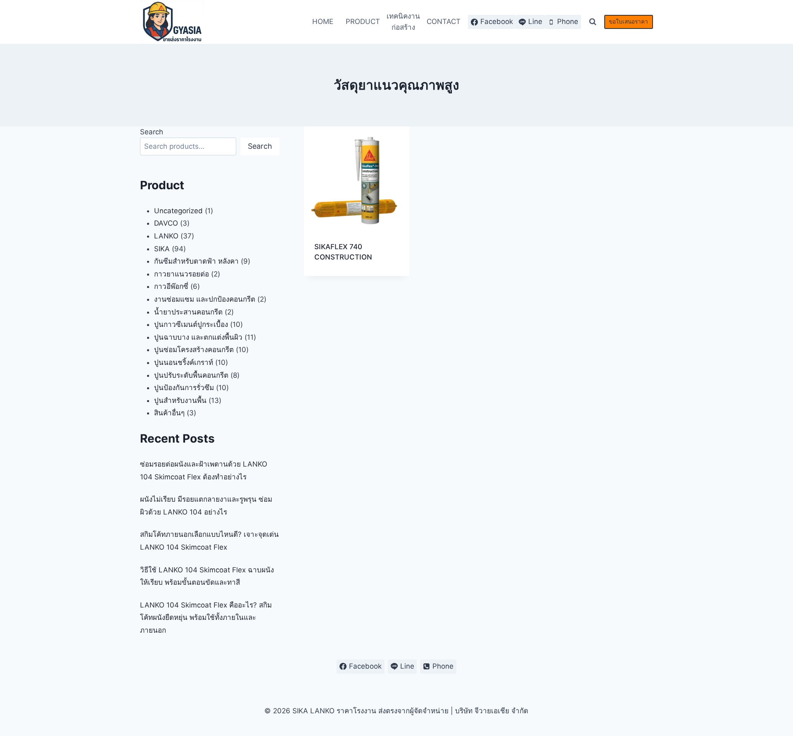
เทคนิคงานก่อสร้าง (403, 21)
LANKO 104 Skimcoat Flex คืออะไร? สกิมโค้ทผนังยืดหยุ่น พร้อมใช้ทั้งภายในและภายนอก (206, 617)
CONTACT (444, 21)
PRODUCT (363, 21)
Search (151, 132)
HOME (322, 21)
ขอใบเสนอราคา (628, 21)
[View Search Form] (592, 21)
